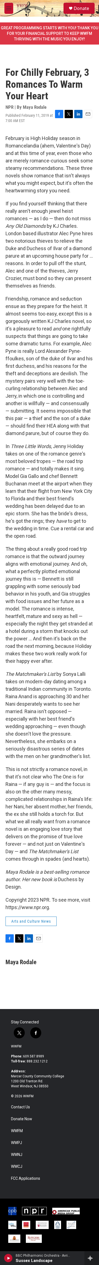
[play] (8, 1258)
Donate (81, 8)
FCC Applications (25, 1178)
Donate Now (21, 1119)
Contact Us (20, 1107)
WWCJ (16, 1167)
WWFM (16, 1046)
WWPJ (16, 1143)
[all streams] (91, 1258)
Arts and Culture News (31, 921)
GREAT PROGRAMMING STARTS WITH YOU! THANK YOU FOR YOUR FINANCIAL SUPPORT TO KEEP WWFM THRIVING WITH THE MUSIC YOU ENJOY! (49, 33)
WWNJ (16, 1155)
